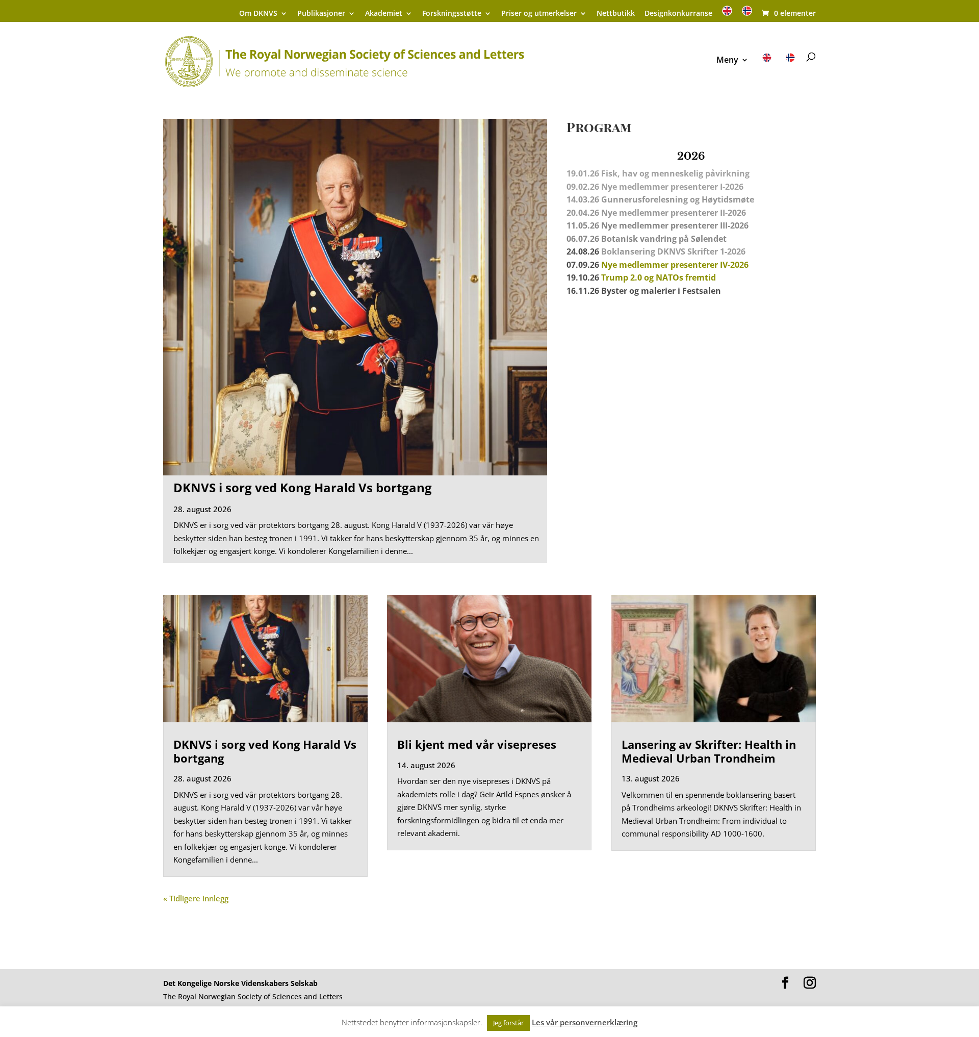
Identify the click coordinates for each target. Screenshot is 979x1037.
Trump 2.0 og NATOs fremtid (658, 277)
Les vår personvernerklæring (584, 1022)
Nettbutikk (616, 14)
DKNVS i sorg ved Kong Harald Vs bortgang (302, 487)
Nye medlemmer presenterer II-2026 (673, 212)
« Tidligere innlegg (195, 898)
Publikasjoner (321, 14)
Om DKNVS (258, 14)
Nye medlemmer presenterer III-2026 (675, 225)
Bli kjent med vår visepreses (476, 744)
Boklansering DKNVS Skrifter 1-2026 (673, 251)
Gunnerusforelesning (644, 199)
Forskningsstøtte (451, 14)
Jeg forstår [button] (508, 1022)
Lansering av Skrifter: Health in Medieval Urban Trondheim (709, 751)
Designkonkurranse (678, 14)
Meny (727, 60)
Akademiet (383, 14)
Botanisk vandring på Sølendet (665, 238)
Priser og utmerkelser (539, 14)
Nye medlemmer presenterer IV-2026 (675, 264)
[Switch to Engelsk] (727, 14)
